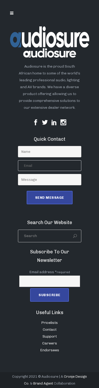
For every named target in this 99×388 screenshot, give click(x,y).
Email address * (49, 272)
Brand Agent (43, 383)
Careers (49, 343)
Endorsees (49, 350)
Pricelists (49, 322)
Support (50, 336)
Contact (49, 329)
